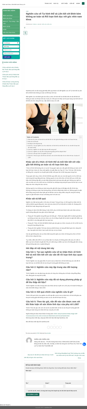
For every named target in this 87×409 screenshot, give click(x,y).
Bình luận (29, 370)
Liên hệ (72, 3)
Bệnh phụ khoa (7, 18)
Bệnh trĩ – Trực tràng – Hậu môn (11, 22)
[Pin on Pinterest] (57, 327)
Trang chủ (48, 3)
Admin (78, 3)
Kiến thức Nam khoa (9, 32)
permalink (48, 333)
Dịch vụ (55, 3)
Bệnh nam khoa (7, 15)
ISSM (4, 29)
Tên (27, 383)
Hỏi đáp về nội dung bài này (35, 143)
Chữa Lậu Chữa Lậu (47, 24)
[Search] (83, 3)
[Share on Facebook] (48, 327)
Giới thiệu (64, 3)
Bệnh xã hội (6, 26)
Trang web (68, 383)
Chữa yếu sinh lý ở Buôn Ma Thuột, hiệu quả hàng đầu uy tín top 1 (10, 76)
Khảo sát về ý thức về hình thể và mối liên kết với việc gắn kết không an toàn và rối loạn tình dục (52, 139)
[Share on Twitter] (51, 327)
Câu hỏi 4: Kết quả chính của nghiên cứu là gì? (40, 153)
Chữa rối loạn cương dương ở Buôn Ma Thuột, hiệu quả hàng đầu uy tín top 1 (10, 84)
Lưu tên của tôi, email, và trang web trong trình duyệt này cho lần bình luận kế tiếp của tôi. (52, 390)
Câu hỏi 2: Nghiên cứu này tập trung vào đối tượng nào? (42, 149)
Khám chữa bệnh (10, 62)
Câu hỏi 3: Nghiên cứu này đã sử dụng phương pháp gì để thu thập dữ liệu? (47, 151)
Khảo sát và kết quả (33, 141)
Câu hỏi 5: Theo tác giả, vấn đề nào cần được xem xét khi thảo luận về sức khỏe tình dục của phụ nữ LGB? (54, 156)
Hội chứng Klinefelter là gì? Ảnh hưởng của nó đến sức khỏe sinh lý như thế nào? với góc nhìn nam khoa (70, 356)
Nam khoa (8, 2)
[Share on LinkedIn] (60, 327)
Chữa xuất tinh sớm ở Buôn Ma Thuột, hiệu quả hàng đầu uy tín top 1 (11, 69)
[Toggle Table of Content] (79, 137)
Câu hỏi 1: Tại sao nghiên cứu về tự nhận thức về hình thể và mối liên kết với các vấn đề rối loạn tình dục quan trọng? (54, 146)
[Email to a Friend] (54, 327)
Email (47, 383)
